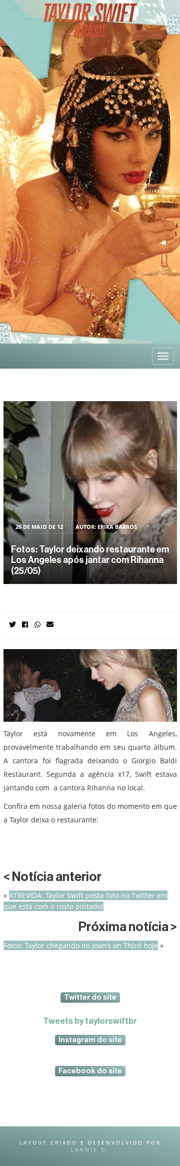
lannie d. (90, 1149)
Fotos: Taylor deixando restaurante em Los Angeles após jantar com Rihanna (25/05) (90, 560)
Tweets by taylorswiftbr (90, 1021)
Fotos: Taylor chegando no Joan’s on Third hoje (81, 945)
